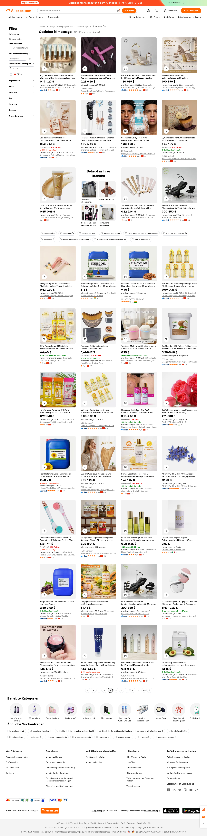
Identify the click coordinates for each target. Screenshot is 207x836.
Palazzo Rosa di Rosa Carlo (173, 550)
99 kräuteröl (144, 737)
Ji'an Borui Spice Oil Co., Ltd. (174, 677)
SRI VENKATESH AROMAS (92, 295)
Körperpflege (82, 26)
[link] (203, 809)
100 (144, 690)
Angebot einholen (94, 762)
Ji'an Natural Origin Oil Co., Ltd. (53, 360)
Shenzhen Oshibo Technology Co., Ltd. (97, 150)
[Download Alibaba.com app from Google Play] (191, 811)
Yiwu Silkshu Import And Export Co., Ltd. (179, 158)
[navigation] (21, 359)
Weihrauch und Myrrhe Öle (176, 233)
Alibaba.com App (152, 811)
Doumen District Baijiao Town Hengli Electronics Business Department (139, 360)
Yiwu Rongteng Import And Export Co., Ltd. (98, 489)
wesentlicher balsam (165, 737)
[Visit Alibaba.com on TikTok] (196, 790)
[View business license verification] (129, 831)
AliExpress (60, 823)
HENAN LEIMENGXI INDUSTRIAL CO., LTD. (58, 87)
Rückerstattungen (134, 773)
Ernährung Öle (49, 233)
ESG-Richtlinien (12, 767)
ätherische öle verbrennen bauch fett (112, 239)
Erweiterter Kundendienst (57, 773)
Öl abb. (62, 731)
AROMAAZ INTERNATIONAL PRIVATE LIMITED (180, 486)
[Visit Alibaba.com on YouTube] (191, 790)
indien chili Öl (68, 233)
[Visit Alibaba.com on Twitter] (179, 790)
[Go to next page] (149, 690)
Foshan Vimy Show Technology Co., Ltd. (57, 555)
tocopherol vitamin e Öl (42, 731)
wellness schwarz (124, 737)
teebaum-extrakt (88, 233)
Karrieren (10, 773)
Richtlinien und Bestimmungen (59, 786)
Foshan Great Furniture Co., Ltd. (176, 217)
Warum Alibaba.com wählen (18, 757)
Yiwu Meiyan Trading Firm (92, 363)
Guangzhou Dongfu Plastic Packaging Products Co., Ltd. (98, 91)
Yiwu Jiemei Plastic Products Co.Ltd (137, 217)
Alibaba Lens (11, 811)
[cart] (157, 11)
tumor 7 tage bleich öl (58, 737)
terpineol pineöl (18, 731)
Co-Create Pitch (13, 762)
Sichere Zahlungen (54, 757)
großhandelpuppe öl (83, 737)
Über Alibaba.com (14, 751)
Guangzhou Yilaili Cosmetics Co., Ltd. (56, 422)
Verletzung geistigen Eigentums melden (140, 779)
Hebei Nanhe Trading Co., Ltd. (134, 552)
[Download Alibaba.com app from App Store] (171, 811)
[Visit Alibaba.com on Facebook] (168, 790)
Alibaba (42, 26)
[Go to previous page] (87, 690)
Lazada (101, 823)
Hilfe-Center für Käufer (136, 757)
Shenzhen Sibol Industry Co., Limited (97, 677)
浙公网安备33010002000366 (149, 832)
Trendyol (131, 823)
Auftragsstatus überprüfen (178, 767)
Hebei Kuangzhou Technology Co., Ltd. (178, 295)
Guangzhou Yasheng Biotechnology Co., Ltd (139, 153)
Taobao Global (113, 823)
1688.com (72, 823)
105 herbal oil (104, 737)
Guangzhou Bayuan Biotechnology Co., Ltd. (139, 427)
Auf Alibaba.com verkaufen (178, 757)
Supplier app (98, 811)
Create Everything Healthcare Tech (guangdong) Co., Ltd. (139, 87)
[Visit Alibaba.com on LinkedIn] (174, 790)
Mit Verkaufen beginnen (177, 762)
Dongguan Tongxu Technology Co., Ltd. (179, 616)
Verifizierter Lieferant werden (179, 773)
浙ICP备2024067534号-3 (175, 832)
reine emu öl (36, 737)
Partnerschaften (174, 778)
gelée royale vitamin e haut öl (151, 731)
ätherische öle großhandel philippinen (117, 731)
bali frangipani (17, 737)
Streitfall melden (133, 767)
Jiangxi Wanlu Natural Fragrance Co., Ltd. (179, 362)
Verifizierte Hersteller (95, 757)
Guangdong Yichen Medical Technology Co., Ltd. (58, 155)
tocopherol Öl (49, 239)
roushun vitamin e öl (112, 233)
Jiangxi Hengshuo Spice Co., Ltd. (54, 616)
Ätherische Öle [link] (99, 26)
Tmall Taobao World (87, 823)
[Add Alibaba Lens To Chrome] (50, 811)
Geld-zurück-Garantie (55, 762)
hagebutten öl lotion (179, 731)
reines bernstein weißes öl (83, 731)
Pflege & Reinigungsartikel (61, 26)
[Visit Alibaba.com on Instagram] (185, 790)
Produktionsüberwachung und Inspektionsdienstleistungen (59, 779)
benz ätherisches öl (142, 239)
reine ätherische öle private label (76, 239)
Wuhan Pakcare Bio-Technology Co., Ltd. (57, 678)
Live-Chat (130, 762)
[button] (119, 10)
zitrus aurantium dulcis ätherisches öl (143, 233)
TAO (123, 823)
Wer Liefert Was (144, 823)
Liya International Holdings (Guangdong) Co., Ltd (58, 217)
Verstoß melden (133, 786)
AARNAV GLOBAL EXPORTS (174, 422)
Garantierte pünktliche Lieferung (60, 767)
